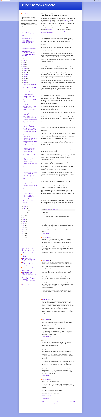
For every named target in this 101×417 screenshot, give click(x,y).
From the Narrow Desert (27, 47)
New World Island (26, 51)
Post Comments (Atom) (52, 403)
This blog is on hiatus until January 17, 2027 (29, 48)
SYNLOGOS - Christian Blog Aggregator (28, 55)
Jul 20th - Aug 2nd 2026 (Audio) (28, 52)
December (26, 68)
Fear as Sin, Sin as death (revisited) (28, 122)
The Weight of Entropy (28, 161)
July (25, 78)
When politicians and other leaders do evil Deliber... (29, 148)
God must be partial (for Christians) (28, 167)
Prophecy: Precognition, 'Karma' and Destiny (30, 142)
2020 (23, 219)
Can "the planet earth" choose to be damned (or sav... (30, 145)
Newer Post (43, 401)
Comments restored (27, 170)
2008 (23, 244)
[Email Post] (63, 209)
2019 (23, 221)
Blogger (56, 410)
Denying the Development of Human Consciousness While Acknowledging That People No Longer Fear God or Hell (28, 43)
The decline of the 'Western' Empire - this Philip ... (29, 176)
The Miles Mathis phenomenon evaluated (30, 182)
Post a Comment (45, 398)
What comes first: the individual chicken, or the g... (30, 164)
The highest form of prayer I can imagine (30, 186)
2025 (23, 62)
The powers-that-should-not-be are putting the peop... (30, 138)
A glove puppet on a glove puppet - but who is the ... (30, 158)
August (25, 76)
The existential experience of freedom (29, 85)
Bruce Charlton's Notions (38, 5)
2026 (23, 60)
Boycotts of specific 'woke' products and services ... (29, 93)
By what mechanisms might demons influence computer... (30, 129)
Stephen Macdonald (46, 299)
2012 (23, 236)
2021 (23, 217)
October (25, 72)
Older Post (72, 401)
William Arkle (25, 262)
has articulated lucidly (51, 29)
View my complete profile (26, 28)
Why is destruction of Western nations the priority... (29, 179)
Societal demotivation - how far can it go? (30, 103)
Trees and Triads (26, 37)
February (26, 210)
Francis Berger (25, 40)
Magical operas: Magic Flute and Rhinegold (28, 255)
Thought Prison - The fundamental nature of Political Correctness (29, 278)
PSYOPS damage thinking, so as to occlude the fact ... (30, 203)
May (25, 82)
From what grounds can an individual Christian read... (29, 189)
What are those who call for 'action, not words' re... (29, 110)
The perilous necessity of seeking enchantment (28, 152)
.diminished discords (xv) (27, 38)
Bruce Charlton (45, 237)
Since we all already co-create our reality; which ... (29, 107)
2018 (23, 223)
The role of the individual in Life (30, 198)
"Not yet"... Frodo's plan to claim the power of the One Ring (28, 251)
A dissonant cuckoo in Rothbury (30, 119)
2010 (23, 240)
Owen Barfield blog (26, 258)
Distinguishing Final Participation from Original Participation (28, 260)
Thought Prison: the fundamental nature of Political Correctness (28, 281)
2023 (23, 66)
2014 (23, 231)
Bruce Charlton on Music (27, 254)
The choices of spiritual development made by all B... (30, 196)
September (26, 74)
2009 (23, 242)
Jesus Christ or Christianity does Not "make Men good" (30, 192)
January (25, 212)
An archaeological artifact (29, 91)
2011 (23, 238)
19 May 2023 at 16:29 (46, 256)
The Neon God (48, 21)
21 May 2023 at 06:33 (46, 375)
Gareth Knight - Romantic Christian (29, 113)
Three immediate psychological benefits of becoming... (30, 172)
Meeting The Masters (27, 33)
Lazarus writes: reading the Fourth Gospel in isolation (28, 267)
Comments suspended (28, 200)
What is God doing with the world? (29, 97)
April (25, 206)
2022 (23, 215)
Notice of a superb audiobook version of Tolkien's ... (29, 125)
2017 (23, 225)
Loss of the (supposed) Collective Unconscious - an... (30, 117)
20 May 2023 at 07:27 (46, 336)
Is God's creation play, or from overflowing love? (28, 264)
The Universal (67, 20)
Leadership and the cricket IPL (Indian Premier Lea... (30, 100)
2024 (23, 64)
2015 (23, 229)
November (26, 70)
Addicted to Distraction (27, 272)
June (25, 80)
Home (58, 401)
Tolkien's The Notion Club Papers (28, 249)
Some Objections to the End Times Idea (29, 34)
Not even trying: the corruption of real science (29, 284)
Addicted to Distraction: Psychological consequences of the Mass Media (29, 274)
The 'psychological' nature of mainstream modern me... (29, 132)
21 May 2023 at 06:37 (46, 395)
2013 (23, 233)
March (25, 208)
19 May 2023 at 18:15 (46, 315)
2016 (23, 227)
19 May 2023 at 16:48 (46, 295)
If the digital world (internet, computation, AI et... (29, 135)
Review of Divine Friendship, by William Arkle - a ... (30, 155)
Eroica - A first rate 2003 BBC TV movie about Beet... (29, 88)
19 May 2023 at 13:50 (46, 233)
